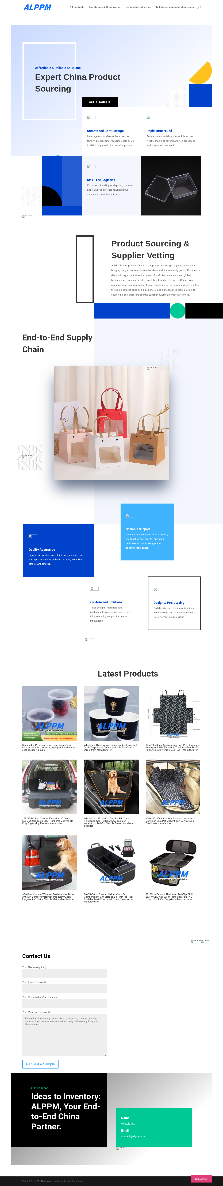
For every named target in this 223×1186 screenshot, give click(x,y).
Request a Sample (40, 1064)
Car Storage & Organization (105, 7)
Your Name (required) (34, 967)
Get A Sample (100, 102)
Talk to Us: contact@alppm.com (175, 7)
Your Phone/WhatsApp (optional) (40, 997)
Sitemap (46, 1181)
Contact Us (201, 1178)
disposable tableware (138, 7)
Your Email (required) (34, 982)
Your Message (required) (36, 1012)
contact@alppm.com (133, 1136)
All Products (77, 7)
